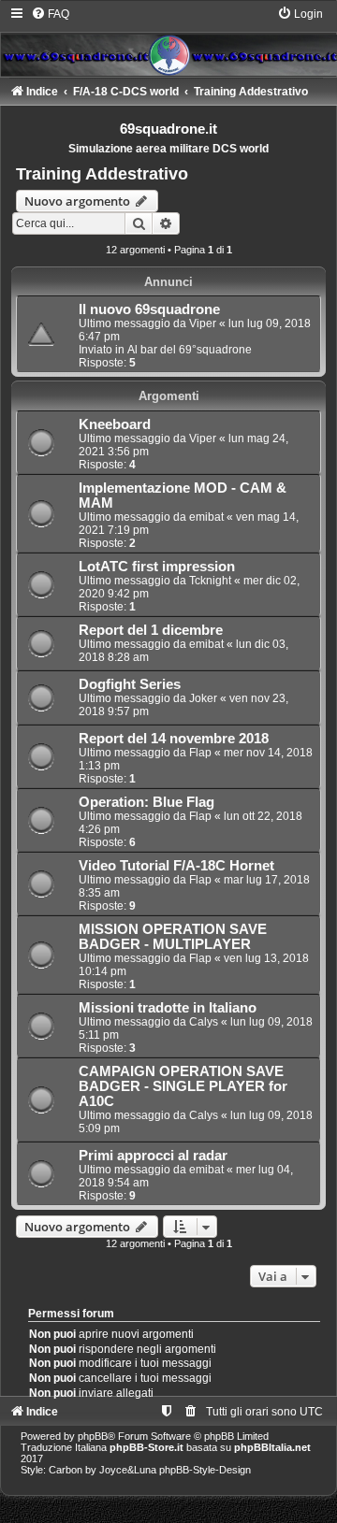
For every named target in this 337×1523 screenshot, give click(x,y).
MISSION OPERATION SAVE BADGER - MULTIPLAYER (173, 937)
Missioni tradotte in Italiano (167, 1007)
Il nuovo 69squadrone (149, 309)
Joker (203, 698)
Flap (200, 752)
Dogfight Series (130, 684)
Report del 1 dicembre (151, 630)
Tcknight (210, 580)
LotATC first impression (157, 566)
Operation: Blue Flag (146, 802)
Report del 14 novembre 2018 (174, 738)
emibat (206, 517)
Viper (202, 323)
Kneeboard (115, 424)
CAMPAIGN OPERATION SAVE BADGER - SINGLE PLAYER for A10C (183, 1086)
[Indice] (168, 41)
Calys (203, 1021)
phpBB (93, 1436)
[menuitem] (50, 14)
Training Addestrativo (102, 174)
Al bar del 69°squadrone (189, 349)
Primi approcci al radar (153, 1155)
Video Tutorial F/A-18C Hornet (176, 865)
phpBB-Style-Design (205, 1469)
